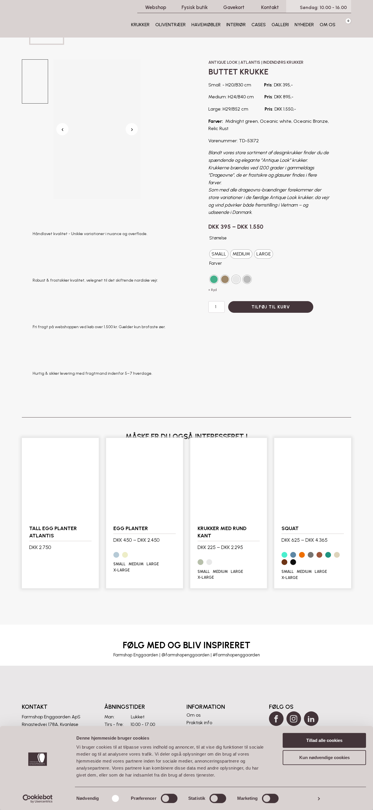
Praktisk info (199, 722)
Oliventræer (170, 24)
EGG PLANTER (130, 528)
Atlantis (250, 62)
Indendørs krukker (283, 62)
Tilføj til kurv (270, 307)
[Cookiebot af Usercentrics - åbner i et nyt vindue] (37, 798)
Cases (258, 24)
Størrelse (218, 238)
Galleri (280, 24)
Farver (215, 263)
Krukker (140, 24)
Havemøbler (206, 24)
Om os (327, 24)
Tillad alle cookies (324, 740)
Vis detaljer (301, 798)
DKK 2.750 (40, 547)
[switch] (169, 798)
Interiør (236, 24)
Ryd (214, 290)
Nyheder (304, 24)
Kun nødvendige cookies (324, 757)
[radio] (219, 254)
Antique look (222, 62)
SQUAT (290, 528)
